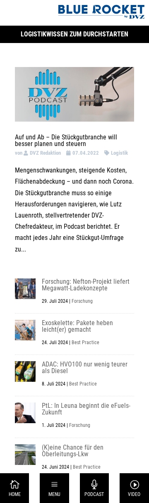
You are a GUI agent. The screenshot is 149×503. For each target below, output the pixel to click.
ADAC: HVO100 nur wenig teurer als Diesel (84, 367)
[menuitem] (14, 488)
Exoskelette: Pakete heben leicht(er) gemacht (77, 326)
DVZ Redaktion (45, 153)
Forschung (82, 301)
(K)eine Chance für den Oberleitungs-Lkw (72, 450)
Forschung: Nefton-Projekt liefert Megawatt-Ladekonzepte (86, 285)
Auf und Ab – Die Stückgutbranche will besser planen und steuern (66, 140)
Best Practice (85, 342)
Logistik (119, 153)
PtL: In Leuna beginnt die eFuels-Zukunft (86, 409)
